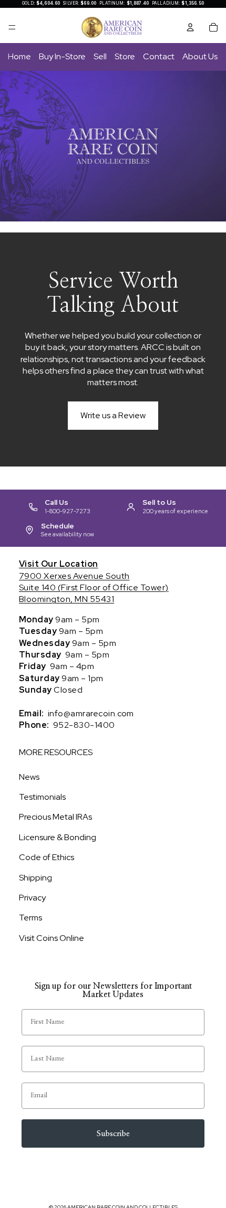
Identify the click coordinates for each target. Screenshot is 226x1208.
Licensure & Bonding (57, 837)
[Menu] (12, 27)
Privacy (32, 897)
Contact (158, 56)
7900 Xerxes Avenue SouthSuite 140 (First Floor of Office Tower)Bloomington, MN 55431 (94, 581)
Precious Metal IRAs (55, 816)
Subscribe (113, 1134)
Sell (100, 56)
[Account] (190, 27)
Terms (30, 917)
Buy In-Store (62, 56)
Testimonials (42, 796)
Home (19, 56)
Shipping (35, 877)
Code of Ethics (46, 857)
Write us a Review (113, 415)
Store (125, 56)
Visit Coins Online (51, 938)
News (29, 776)
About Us (200, 56)
